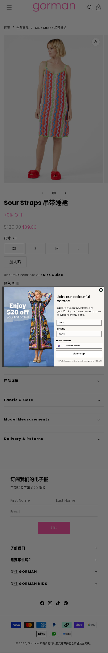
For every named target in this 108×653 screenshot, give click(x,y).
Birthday (61, 328)
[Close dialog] (101, 290)
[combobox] (60, 345)
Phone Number (63, 340)
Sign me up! (79, 353)
